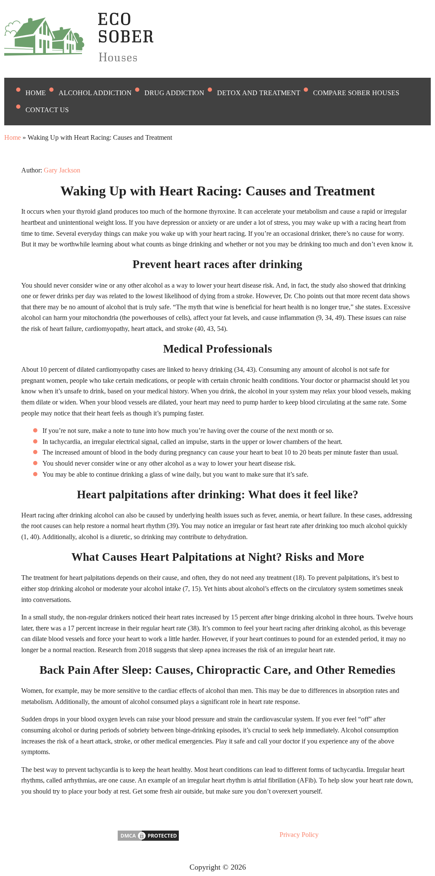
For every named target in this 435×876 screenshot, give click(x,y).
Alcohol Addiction (95, 92)
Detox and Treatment (258, 92)
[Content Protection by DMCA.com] (148, 839)
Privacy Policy (299, 834)
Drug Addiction (174, 92)
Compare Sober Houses (356, 92)
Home (35, 92)
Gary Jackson (62, 170)
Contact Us (47, 109)
